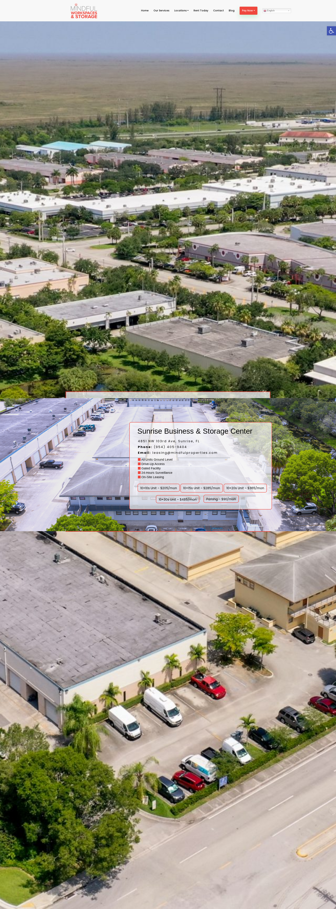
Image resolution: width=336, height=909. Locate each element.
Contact (218, 10)
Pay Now (247, 10)
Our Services (161, 10)
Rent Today (201, 10)
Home (145, 10)
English (270, 10)
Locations (180, 10)
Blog (231, 10)
